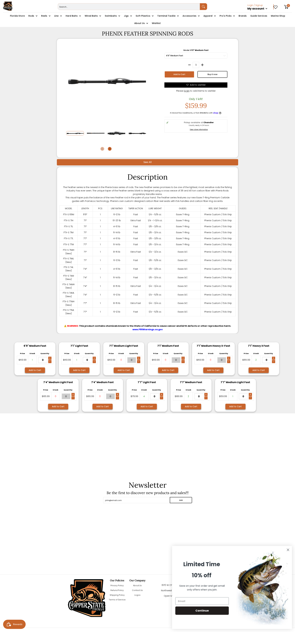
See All (147, 162)
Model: (195, 50)
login (186, 90)
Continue (202, 610)
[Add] (202, 65)
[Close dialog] (288, 550)
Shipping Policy (117, 595)
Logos (137, 595)
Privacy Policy (117, 585)
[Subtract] (189, 65)
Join (181, 500)
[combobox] (129, 6)
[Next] (109, 148)
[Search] (203, 6)
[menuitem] (260, 12)
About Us (137, 585)
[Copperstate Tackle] (7, 6)
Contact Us (137, 590)
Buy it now (212, 74)
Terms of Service (117, 599)
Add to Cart (179, 74)
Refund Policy (117, 590)
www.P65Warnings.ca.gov (147, 329)
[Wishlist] (275, 6)
